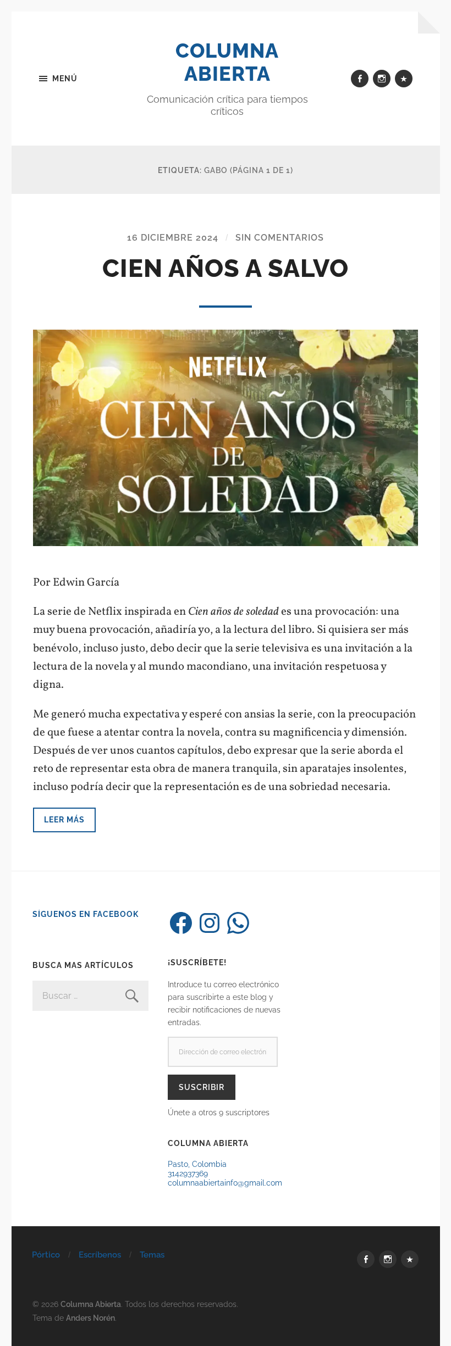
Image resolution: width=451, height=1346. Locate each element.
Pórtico (46, 1255)
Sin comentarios (279, 237)
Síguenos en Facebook (85, 914)
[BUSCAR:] (90, 995)
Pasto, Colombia (197, 1164)
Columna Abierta (227, 62)
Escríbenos (100, 1255)
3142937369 (188, 1173)
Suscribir (201, 1087)
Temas (152, 1255)
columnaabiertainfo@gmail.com (225, 1182)
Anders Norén (90, 1317)
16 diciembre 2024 (172, 237)
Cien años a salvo (225, 268)
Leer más (64, 819)
